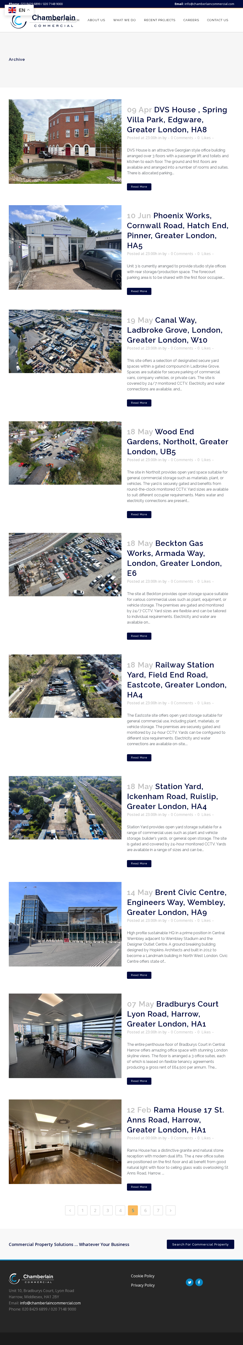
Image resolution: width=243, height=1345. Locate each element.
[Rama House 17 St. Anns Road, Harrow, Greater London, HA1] (65, 1141)
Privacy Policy (143, 1285)
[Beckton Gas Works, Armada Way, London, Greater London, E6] (65, 564)
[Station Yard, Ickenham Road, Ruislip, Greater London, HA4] (65, 807)
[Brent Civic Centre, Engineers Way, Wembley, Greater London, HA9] (65, 924)
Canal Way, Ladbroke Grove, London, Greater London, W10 (175, 330)
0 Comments (182, 137)
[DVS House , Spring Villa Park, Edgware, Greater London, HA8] (65, 141)
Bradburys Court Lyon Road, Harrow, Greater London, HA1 (173, 1013)
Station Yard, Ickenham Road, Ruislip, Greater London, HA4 (172, 796)
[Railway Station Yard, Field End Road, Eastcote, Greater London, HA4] (65, 686)
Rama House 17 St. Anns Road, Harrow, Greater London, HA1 (175, 1119)
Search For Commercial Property (200, 1244)
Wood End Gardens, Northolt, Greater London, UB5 (177, 441)
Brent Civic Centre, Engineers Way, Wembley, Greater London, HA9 (177, 902)
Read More (139, 186)
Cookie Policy (142, 1276)
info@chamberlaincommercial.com (209, 4)
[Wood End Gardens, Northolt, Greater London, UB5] (65, 453)
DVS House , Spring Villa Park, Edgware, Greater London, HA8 (177, 119)
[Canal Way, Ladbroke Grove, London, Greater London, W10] (65, 341)
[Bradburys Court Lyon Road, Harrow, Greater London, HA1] (65, 1036)
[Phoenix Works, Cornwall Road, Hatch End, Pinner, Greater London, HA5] (65, 247)
